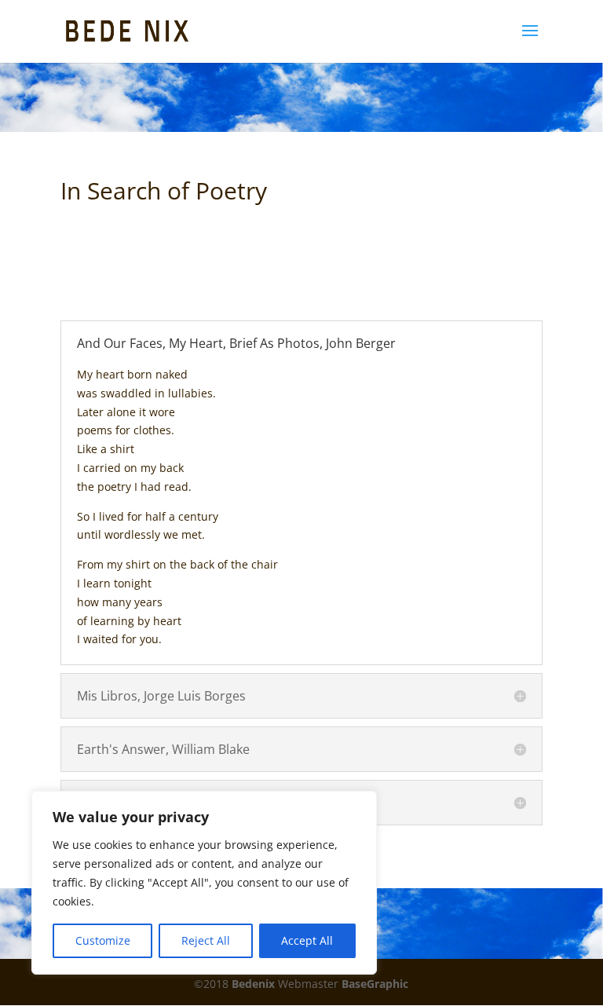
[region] (204, 883)
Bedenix (253, 983)
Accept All (307, 940)
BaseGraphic (375, 983)
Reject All (205, 940)
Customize (102, 940)
